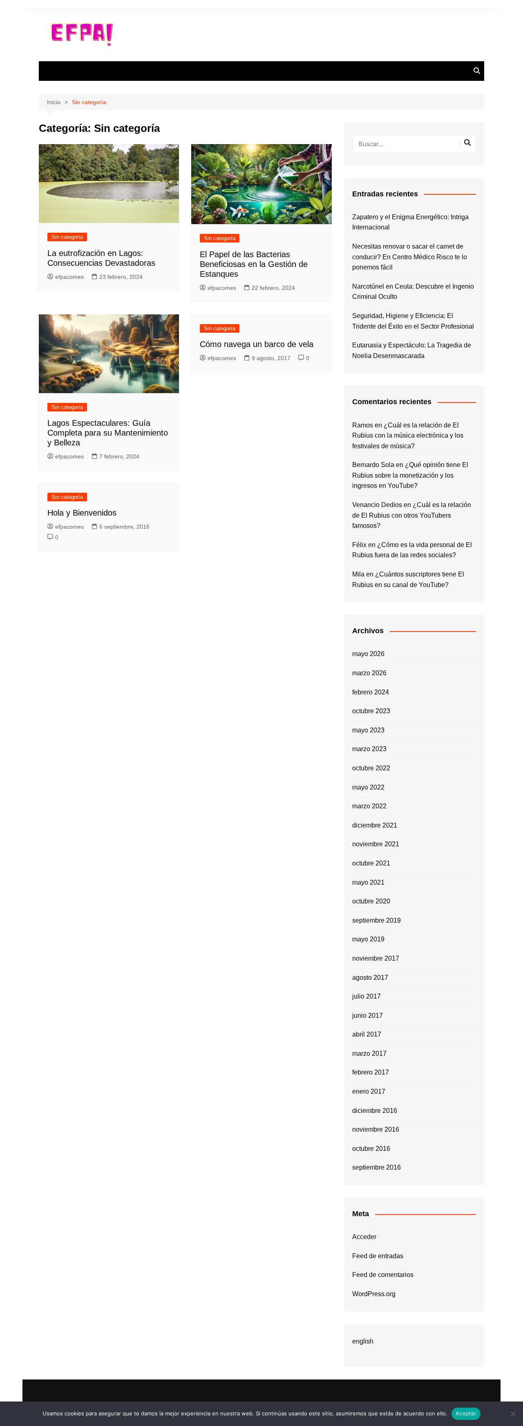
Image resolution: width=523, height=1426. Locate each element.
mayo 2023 (368, 730)
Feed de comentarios (382, 1274)
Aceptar (466, 1413)
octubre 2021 (371, 863)
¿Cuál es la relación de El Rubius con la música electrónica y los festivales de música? (407, 435)
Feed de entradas (377, 1255)
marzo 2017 (369, 1053)
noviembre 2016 (375, 1129)
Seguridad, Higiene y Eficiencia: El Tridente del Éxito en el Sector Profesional (413, 321)
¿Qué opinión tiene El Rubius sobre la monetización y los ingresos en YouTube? (410, 475)
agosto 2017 (370, 977)
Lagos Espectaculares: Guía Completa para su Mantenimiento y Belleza (107, 432)
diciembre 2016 (374, 1110)
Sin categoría (67, 237)
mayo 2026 (368, 653)
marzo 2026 (369, 673)
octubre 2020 (371, 901)
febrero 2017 (370, 1072)
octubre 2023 (371, 710)
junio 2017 (367, 1015)
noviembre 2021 (375, 844)
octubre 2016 (371, 1148)
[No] (513, 1414)
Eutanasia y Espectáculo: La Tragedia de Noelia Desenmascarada (411, 350)
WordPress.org (374, 1293)
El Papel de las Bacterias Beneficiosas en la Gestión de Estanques (254, 264)
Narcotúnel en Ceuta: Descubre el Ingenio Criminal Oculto (413, 291)
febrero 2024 (370, 692)
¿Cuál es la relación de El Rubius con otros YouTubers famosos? (411, 515)
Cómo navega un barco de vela (256, 344)
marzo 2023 (369, 748)
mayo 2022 (368, 787)
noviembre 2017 (375, 958)
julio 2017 (366, 996)
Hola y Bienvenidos (81, 512)
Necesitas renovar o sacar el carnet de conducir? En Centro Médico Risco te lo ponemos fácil (409, 257)
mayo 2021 (368, 882)
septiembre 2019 (376, 920)
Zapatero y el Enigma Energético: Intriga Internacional (410, 222)
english (362, 1341)
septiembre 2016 (376, 1167)
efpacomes (69, 277)
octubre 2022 (371, 768)
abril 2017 (366, 1034)
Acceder (364, 1236)
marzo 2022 (369, 806)
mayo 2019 (368, 939)
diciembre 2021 (374, 825)
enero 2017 (368, 1091)
